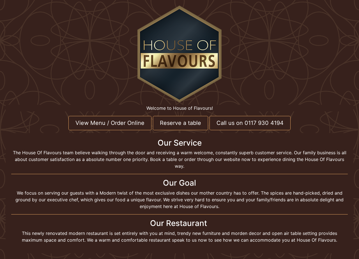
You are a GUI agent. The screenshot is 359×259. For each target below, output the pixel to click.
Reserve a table (180, 123)
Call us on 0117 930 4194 (250, 123)
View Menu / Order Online (109, 123)
